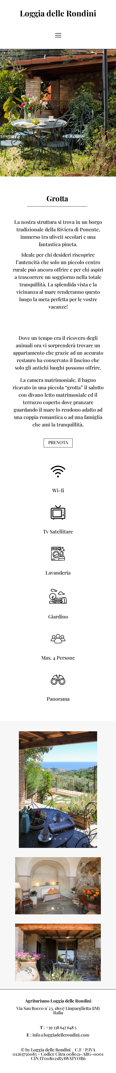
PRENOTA (58, 442)
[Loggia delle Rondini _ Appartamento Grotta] (58, 846)
